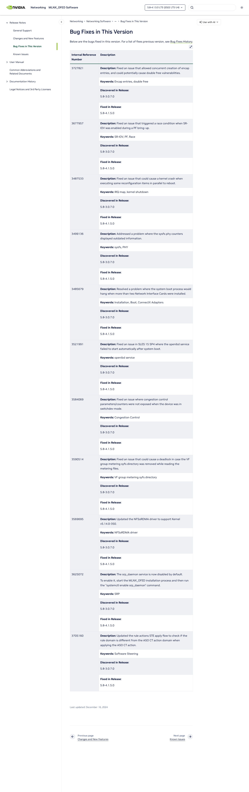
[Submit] (192, 7)
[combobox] (212, 7)
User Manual (17, 62)
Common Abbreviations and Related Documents (25, 72)
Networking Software (98, 21)
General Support (22, 30)
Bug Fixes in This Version (27, 46)
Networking (38, 7)
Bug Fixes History (181, 41)
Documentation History (23, 81)
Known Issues (20, 54)
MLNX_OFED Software (63, 7)
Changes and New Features (28, 38)
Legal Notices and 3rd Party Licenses (30, 89)
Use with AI (209, 22)
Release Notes (18, 22)
